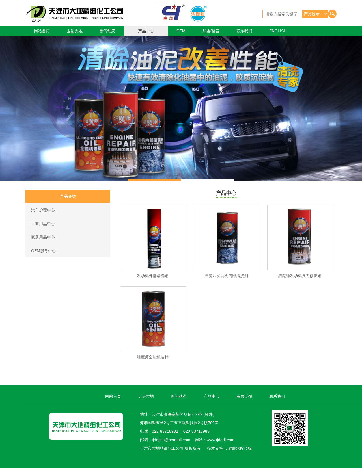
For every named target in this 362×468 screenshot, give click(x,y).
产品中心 (146, 31)
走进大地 (75, 31)
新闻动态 (107, 31)
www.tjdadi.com (220, 439)
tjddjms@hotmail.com (171, 439)
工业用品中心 (43, 223)
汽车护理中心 (43, 210)
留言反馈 (244, 396)
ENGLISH (277, 31)
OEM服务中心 (43, 250)
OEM (181, 31)
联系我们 (244, 31)
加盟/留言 (210, 31)
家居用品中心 (43, 237)
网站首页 (42, 31)
